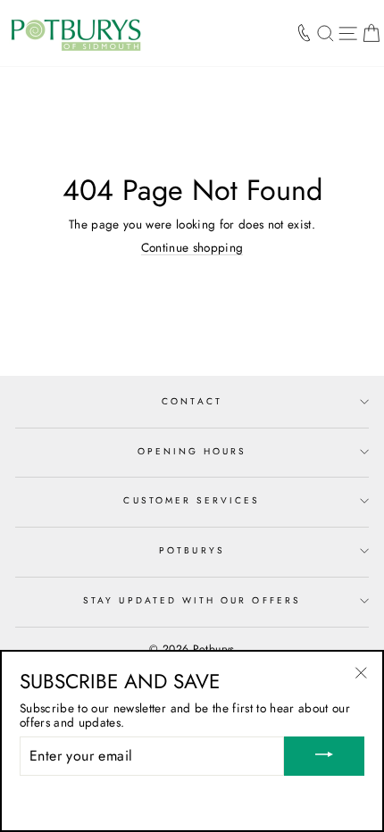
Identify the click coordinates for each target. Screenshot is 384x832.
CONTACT (191, 401)
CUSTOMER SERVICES (191, 500)
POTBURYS (191, 550)
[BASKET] (371, 33)
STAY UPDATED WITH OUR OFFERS (192, 600)
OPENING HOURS (192, 451)
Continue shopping (192, 247)
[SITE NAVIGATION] (348, 33)
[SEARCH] (325, 33)
